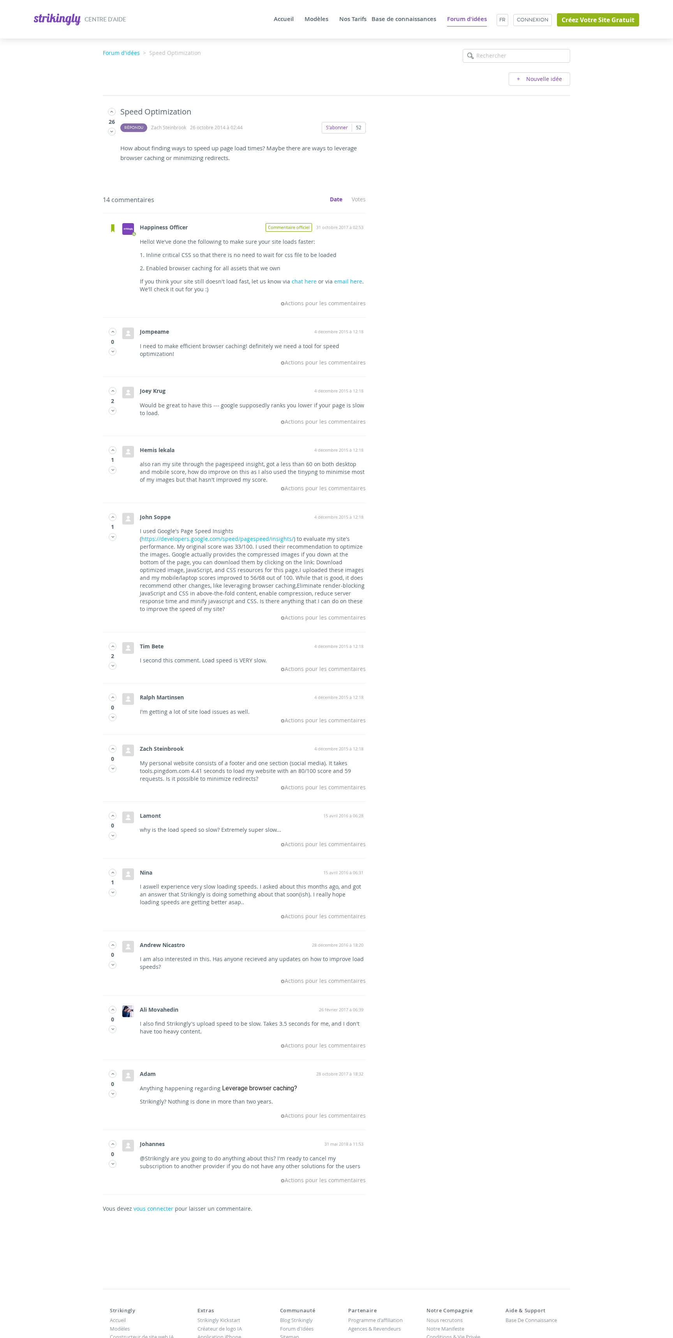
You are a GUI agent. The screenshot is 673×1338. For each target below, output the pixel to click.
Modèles (316, 19)
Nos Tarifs (352, 19)
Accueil (284, 19)
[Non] (112, 131)
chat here (304, 281)
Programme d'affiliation (375, 1320)
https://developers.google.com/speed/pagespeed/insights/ (217, 538)
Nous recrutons (444, 1320)
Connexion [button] (532, 19)
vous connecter (153, 1208)
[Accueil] (58, 18)
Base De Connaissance (531, 1320)
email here (348, 281)
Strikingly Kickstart (218, 1320)
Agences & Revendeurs (374, 1328)
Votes (359, 199)
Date (336, 199)
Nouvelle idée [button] (543, 79)
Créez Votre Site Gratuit (598, 20)
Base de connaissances (404, 19)
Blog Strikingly (296, 1320)
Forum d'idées (467, 19)
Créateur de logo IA (219, 1328)
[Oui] (112, 111)
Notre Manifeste (445, 1328)
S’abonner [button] (337, 127)
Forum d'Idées (297, 1328)
